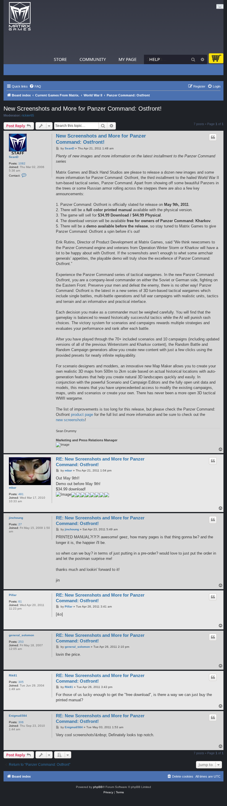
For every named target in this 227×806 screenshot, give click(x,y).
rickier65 (28, 115)
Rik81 (13, 675)
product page (82, 414)
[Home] (20, 16)
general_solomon (21, 635)
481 (21, 494)
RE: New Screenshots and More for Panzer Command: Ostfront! (100, 461)
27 (20, 524)
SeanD (13, 157)
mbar (12, 487)
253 (21, 641)
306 (21, 722)
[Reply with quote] (213, 137)
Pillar (13, 595)
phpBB (98, 787)
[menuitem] (35, 86)
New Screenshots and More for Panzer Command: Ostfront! (83, 108)
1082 (21, 163)
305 (21, 682)
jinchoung (16, 517)
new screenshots (70, 420)
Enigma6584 (18, 715)
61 (20, 601)
